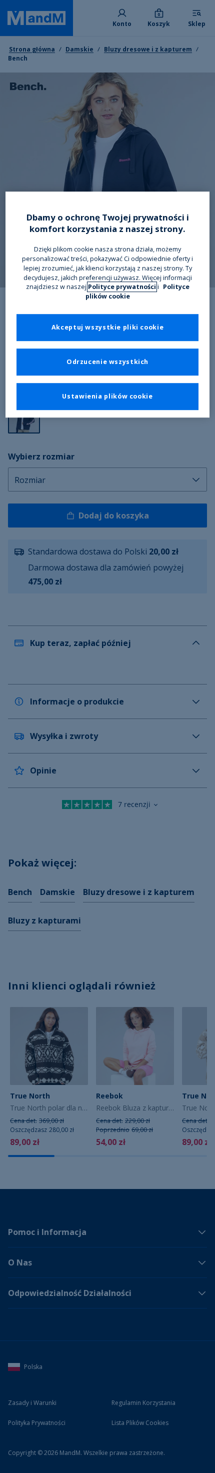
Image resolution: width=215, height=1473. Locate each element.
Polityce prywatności (122, 287)
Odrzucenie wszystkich (107, 362)
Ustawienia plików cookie (107, 396)
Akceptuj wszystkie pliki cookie (108, 328)
